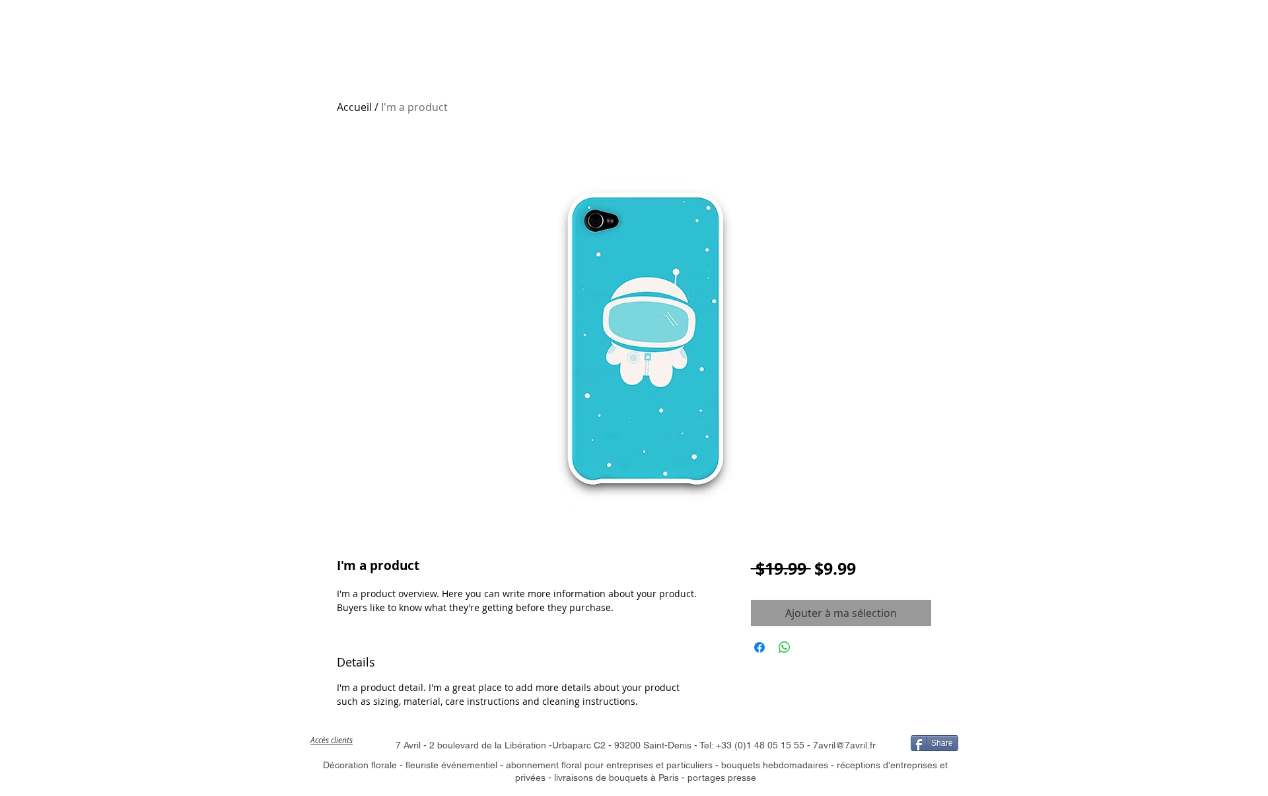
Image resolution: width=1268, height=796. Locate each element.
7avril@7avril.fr (844, 745)
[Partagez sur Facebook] (759, 647)
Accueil (354, 107)
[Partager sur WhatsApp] (784, 647)
